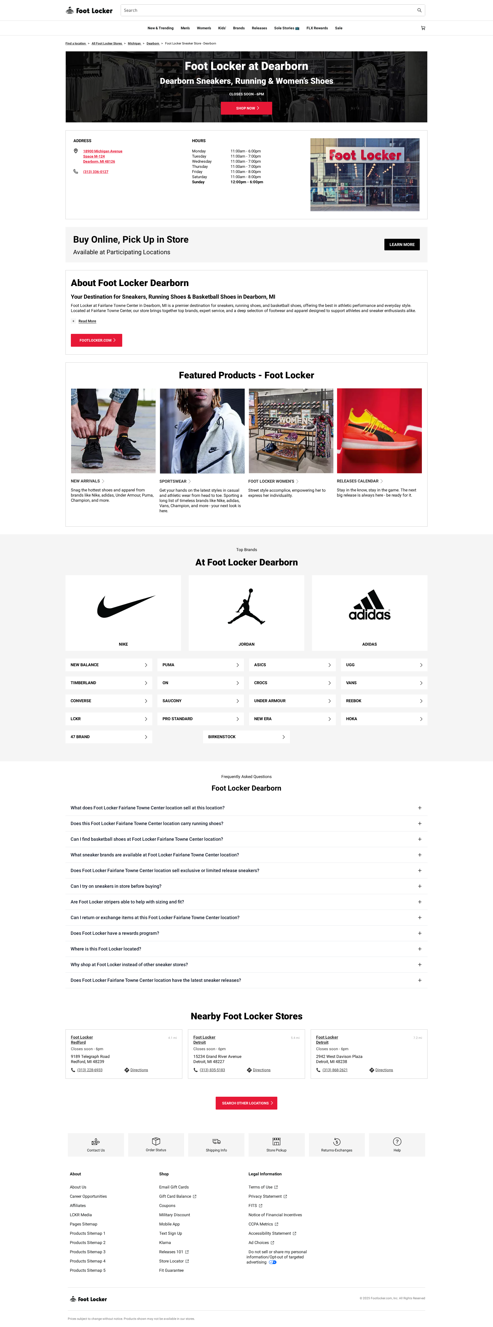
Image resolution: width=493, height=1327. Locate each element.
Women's (204, 28)
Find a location (76, 43)
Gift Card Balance (175, 1196)
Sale (339, 28)
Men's (185, 28)
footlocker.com (95, 340)
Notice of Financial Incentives (275, 1214)
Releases (259, 28)
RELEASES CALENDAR (357, 481)
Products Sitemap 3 (88, 1251)
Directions (139, 1070)
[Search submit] (419, 10)
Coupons (167, 1205)
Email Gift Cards (174, 1187)
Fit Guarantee (171, 1270)
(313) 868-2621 (335, 1070)
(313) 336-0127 (95, 172)
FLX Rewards (317, 28)
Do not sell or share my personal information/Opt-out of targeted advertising (276, 1257)
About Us (78, 1187)
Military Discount (174, 1214)
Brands (239, 28)
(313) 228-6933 (89, 1070)
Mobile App (169, 1224)
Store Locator (172, 1261)
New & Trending (161, 28)
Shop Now (245, 108)
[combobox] (273, 10)
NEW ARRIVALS (85, 481)
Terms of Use (261, 1187)
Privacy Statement (266, 1196)
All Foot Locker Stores (107, 43)
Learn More (402, 244)
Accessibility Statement (270, 1233)
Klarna (165, 1242)
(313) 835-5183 (212, 1070)
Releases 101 (171, 1251)
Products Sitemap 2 (88, 1242)
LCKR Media (81, 1214)
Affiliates (78, 1205)
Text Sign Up (170, 1233)
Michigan (134, 43)
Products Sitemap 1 (88, 1233)
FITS (253, 1205)
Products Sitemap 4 (88, 1261)
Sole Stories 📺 (286, 28)
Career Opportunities (88, 1196)
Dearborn (153, 43)
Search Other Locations (245, 1103)
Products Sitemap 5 (88, 1270)
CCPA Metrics (261, 1224)
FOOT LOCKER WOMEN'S (271, 481)
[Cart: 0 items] (423, 28)
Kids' (222, 28)
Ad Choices (259, 1242)
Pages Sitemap (83, 1224)
